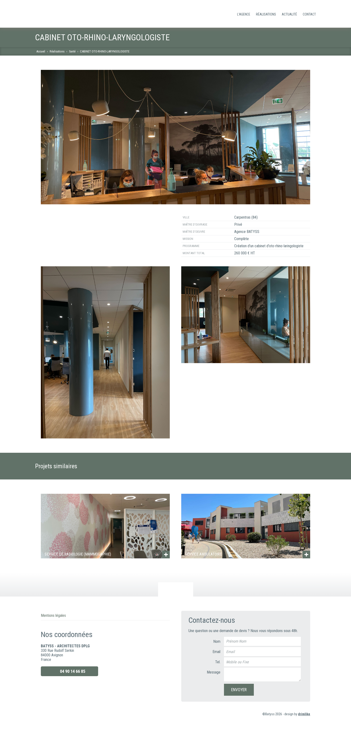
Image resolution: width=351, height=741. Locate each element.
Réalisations (266, 14)
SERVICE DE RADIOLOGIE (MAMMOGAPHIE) (78, 554)
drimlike (304, 714)
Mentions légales (53, 615)
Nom (216, 641)
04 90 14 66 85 (72, 671)
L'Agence (243, 14)
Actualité (289, 14)
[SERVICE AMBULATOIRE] (245, 526)
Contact (309, 14)
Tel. (217, 662)
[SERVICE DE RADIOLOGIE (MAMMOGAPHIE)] (105, 526)
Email (216, 651)
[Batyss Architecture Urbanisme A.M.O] (59, 14)
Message (213, 672)
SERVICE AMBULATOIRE (203, 554)
